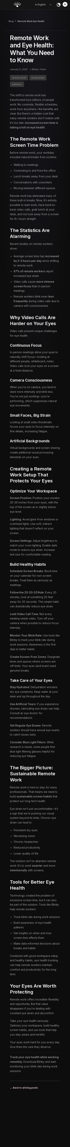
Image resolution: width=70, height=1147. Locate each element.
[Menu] (65, 4)
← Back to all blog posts (24, 1087)
